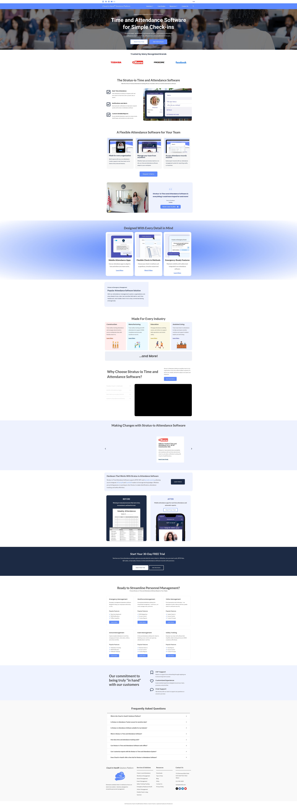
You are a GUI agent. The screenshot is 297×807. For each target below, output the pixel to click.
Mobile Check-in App (142, 792)
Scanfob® (129, 482)
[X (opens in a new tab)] (103, 1)
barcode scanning (149, 480)
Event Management (142, 781)
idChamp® (120, 482)
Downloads (159, 773)
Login (194, 1)
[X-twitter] (177, 788)
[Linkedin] (182, 788)
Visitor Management (142, 789)
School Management (142, 778)
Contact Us (159, 784)
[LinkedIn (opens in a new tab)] (108, 1)
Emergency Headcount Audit (144, 786)
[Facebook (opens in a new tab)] (105, 1)
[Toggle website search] (193, 6)
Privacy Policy (160, 786)
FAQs (157, 781)
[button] (167, 104)
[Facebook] (180, 788)
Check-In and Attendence (143, 773)
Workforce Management (143, 776)
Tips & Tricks (159, 776)
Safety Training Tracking (143, 784)
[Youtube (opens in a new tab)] (111, 1)
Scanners (139, 794)
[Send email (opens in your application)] (114, 2)
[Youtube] (185, 788)
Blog (157, 778)
